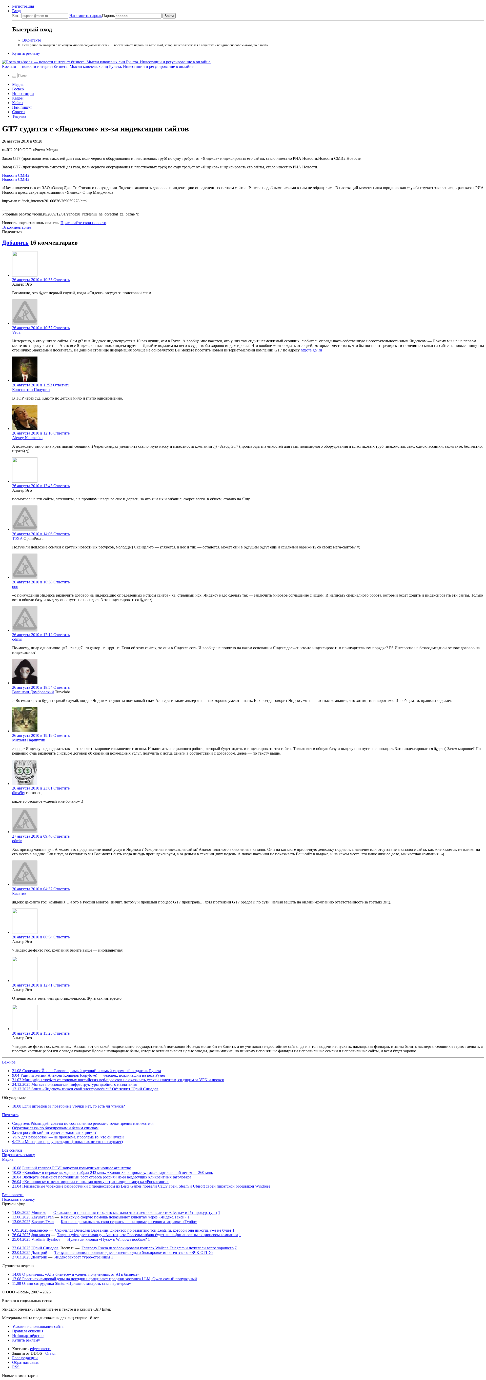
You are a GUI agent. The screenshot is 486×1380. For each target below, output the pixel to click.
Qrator (50, 1353)
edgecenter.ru (40, 1349)
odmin (17, 639)
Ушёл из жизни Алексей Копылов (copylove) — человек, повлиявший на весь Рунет (89, 1075)
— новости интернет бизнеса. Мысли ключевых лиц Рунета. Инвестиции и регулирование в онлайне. (98, 66)
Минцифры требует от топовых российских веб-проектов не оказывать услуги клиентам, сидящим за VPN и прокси (118, 1080)
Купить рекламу (26, 53)
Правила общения (27, 1331)
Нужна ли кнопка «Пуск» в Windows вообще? (107, 1239)
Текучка (19, 116)
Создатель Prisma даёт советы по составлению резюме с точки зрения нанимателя (82, 1123)
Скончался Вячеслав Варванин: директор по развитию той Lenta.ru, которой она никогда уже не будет (143, 1230)
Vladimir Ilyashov (45, 1239)
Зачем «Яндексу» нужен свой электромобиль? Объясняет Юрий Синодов (85, 1089)
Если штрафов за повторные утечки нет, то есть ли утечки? (68, 1106)
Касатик (19, 893)
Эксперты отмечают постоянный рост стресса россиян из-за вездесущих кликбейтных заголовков (107, 1177)
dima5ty (18, 793)
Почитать (10, 1115)
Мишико (38, 1212)
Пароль (92, 15)
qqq (15, 586)
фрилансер (38, 1230)
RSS (15, 1367)
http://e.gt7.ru (311, 350)
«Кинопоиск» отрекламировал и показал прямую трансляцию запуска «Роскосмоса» (95, 1181)
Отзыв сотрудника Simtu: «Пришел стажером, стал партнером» (71, 1283)
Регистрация (23, 6)
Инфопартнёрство (28, 1335)
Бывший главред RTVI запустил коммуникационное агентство (76, 1168)
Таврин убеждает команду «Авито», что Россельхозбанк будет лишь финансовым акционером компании (147, 1235)
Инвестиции (23, 93)
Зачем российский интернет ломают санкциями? (54, 1132)
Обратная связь (25, 1362)
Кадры (18, 98)
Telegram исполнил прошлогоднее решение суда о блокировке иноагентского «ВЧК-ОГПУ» (133, 1252)
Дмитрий (39, 1252)
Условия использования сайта (38, 1326)
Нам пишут (22, 107)
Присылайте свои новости (83, 223)
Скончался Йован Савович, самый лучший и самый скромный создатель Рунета (86, 1071)
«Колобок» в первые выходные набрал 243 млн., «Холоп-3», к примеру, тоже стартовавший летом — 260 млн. (117, 1172)
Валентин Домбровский (33, 692)
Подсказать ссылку (18, 1155)
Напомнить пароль (85, 15)
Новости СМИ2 (15, 175)
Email (17, 15)
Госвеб (18, 89)
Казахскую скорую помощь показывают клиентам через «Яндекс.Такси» (124, 1217)
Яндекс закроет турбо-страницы (82, 1257)
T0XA (17, 538)
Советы (18, 112)
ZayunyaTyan (42, 1217)
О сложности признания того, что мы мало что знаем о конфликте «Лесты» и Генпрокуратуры (135, 1212)
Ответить (61, 280)
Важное (8, 1062)
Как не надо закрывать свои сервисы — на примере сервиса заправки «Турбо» (129, 1221)
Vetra (16, 332)
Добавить (15, 242)
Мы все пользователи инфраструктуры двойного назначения (74, 1084)
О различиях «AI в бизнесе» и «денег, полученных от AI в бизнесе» (75, 1274)
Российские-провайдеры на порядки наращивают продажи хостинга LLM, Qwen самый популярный (104, 1279)
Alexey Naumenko (27, 438)
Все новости (13, 1195)
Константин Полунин (31, 389)
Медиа (18, 84)
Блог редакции (25, 1358)
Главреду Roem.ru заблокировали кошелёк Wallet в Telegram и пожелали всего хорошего (158, 1248)
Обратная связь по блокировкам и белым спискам (55, 1128)
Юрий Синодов (44, 1248)
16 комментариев (17, 227)
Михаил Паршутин (28, 740)
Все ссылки (12, 1150)
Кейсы (17, 103)
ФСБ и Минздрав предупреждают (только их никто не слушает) (67, 1141)
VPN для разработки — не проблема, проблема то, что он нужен (68, 1137)
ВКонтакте (31, 40)
